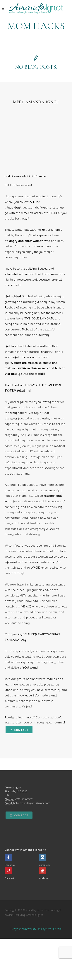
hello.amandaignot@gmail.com (31, 803)
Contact (20, 730)
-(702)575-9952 (23, 799)
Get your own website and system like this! (36, 929)
